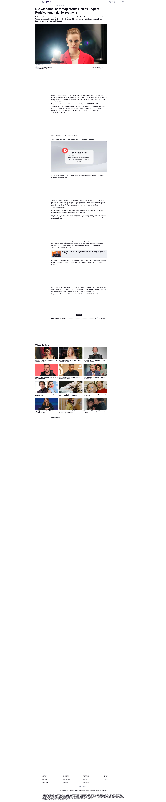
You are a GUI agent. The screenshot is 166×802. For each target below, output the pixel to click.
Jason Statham (65, 782)
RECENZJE (56, 2)
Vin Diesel (105, 776)
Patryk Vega (44, 776)
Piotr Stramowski (66, 776)
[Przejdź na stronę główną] (43, 3)
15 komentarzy (96, 67)
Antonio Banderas (86, 778)
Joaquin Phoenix (45, 782)
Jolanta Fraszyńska (66, 779)
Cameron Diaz (106, 778)
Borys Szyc (106, 779)
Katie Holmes (44, 778)
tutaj (66, 799)
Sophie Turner (44, 779)
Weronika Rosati (86, 779)
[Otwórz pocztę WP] (110, 2)
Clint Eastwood (44, 775)
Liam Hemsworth (66, 775)
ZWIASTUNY (63, 2)
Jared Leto (106, 775)
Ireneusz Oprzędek (46, 67)
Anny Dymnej (82, 262)
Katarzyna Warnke (107, 780)
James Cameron (86, 775)
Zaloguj (118, 2)
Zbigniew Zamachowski (67, 778)
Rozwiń (78, 314)
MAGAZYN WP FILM (72, 2)
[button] (113, 2)
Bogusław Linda (86, 776)
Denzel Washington (86, 780)
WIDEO (79, 2)
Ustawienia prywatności (101, 790)
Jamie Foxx (44, 780)
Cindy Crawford (86, 782)
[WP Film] (50, 2)
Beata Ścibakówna (61, 210)
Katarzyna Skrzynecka (66, 780)
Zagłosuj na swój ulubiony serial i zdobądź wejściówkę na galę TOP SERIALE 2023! (75, 104)
